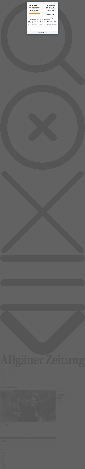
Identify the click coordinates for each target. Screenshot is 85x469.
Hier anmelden (52, 14)
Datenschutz (42, 32)
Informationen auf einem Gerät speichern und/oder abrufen (34, 28)
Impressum (39, 32)
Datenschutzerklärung (32, 10)
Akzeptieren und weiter (35, 13)
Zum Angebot (50, 13)
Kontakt (46, 32)
